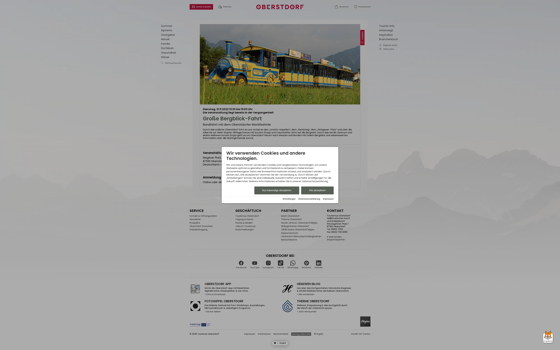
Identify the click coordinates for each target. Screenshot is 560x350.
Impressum (328, 199)
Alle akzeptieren (317, 190)
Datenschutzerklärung (309, 199)
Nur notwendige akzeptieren (276, 190)
